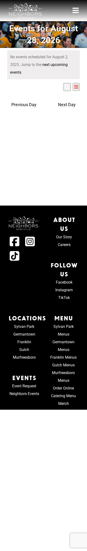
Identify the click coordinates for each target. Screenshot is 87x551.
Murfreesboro (24, 357)
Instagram (64, 290)
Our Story (64, 237)
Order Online (63, 388)
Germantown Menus (63, 346)
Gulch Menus (63, 365)
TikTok (64, 297)
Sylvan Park (24, 326)
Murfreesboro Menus (63, 376)
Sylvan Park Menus (63, 330)
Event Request (24, 386)
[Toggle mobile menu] (76, 10)
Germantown (24, 334)
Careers (64, 244)
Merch (63, 403)
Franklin (24, 342)
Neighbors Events (24, 393)
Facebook (64, 282)
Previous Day (23, 104)
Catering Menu (63, 396)
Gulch (24, 349)
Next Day (67, 104)
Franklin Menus (63, 357)
